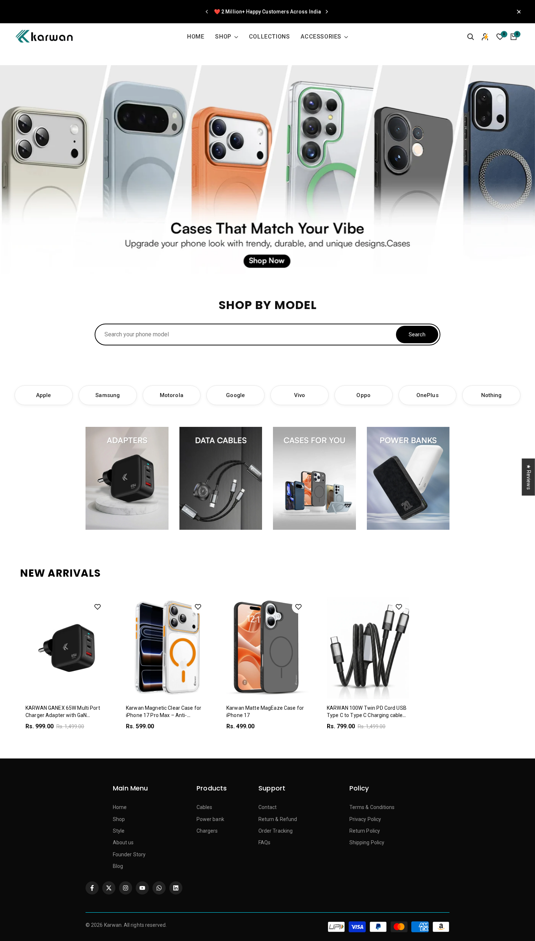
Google (235, 395)
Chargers (207, 831)
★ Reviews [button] (529, 477)
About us (123, 842)
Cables (204, 807)
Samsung (107, 395)
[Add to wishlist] (97, 606)
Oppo (363, 395)
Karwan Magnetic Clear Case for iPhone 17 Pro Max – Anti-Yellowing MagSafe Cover (163, 715)
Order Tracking (275, 831)
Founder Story (129, 854)
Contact (267, 807)
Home (120, 807)
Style (118, 831)
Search (417, 334)
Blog (118, 866)
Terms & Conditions (372, 807)
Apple (43, 395)
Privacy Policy (365, 819)
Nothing (491, 395)
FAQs (264, 842)
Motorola (171, 395)
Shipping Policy (366, 842)
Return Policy (364, 831)
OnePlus (427, 395)
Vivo (299, 395)
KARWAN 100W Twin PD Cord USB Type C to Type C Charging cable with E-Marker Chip (367, 715)
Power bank (210, 819)
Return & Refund (277, 819)
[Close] (516, 11)
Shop (119, 819)
